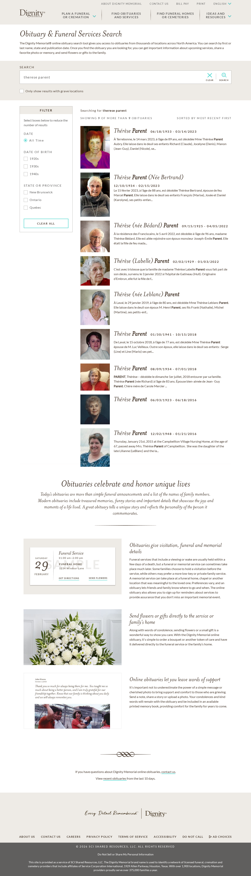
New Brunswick (41, 192)
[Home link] (32, 13)
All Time (36, 140)
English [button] (220, 3)
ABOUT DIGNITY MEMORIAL (121, 3)
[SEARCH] (224, 75)
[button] (79, 15)
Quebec (35, 207)
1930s (34, 166)
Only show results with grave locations (54, 91)
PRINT (201, 3)
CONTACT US (159, 3)
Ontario (36, 200)
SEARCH (27, 67)
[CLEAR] (209, 75)
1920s (34, 158)
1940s (34, 174)
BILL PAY (182, 3)
